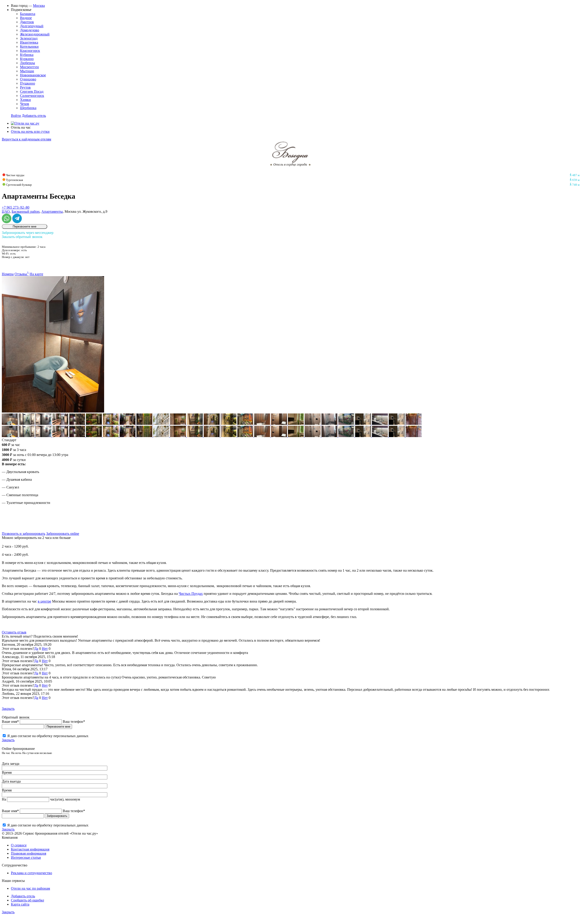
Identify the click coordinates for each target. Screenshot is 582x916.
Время (7, 772)
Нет (45, 649)
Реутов (25, 87)
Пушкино (27, 83)
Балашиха (27, 14)
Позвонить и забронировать (23, 534)
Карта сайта (20, 904)
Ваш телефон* (74, 721)
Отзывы (22, 274)
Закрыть (8, 709)
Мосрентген (29, 67)
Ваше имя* (10, 721)
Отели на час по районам (30, 888)
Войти (16, 116)
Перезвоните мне (24, 226)
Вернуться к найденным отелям (26, 139)
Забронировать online (62, 534)
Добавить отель (34, 116)
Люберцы (27, 63)
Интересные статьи (26, 857)
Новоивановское (33, 75)
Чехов (24, 104)
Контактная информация (30, 849)
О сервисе (19, 845)
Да (36, 649)
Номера (8, 274)
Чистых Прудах (191, 594)
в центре (44, 601)
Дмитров (27, 22)
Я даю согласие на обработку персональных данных (47, 736)
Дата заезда (10, 764)
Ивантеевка (29, 42)
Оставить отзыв (14, 632)
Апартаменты (52, 211)
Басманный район (26, 211)
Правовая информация (28, 853)
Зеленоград (29, 38)
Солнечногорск (32, 96)
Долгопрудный (31, 26)
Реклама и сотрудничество (31, 873)
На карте (36, 274)
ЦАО (6, 211)
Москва (39, 6)
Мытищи (27, 71)
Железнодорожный (35, 34)
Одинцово (28, 79)
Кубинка (26, 55)
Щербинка (28, 108)
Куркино (27, 59)
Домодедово (29, 30)
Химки (25, 100)
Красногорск (30, 51)
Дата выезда (11, 781)
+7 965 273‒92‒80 (15, 207)
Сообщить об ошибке (27, 900)
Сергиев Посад (31, 91)
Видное (26, 18)
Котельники (29, 46)
